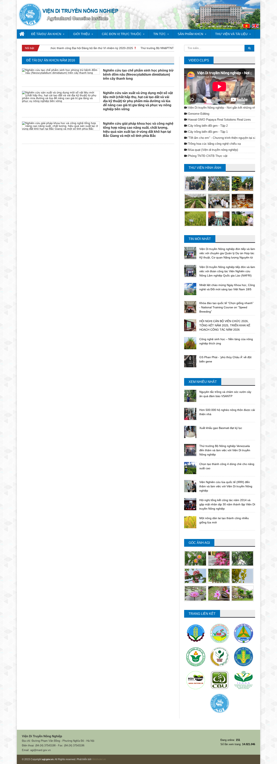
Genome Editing (198, 113)
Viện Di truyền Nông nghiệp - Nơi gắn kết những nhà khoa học (228, 107)
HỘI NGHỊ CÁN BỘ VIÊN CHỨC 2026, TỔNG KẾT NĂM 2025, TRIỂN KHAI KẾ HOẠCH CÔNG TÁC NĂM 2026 (224, 325)
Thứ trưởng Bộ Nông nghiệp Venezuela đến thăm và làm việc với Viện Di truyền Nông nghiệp (224, 450)
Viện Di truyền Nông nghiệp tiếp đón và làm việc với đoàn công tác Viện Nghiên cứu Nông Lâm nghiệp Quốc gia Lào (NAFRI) (227, 271)
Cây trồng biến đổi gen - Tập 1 (207, 131)
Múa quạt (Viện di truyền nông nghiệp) (212, 149)
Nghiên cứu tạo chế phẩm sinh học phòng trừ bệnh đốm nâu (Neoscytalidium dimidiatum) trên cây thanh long (138, 74)
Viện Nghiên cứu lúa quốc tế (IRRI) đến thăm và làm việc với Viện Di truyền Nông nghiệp (225, 486)
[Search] (249, 48)
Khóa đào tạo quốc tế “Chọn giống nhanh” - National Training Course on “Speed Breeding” (226, 307)
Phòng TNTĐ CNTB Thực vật (207, 156)
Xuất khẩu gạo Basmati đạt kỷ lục (220, 428)
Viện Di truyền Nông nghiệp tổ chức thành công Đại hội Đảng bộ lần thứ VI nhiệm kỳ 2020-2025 (64, 48)
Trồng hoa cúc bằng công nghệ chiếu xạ (214, 143)
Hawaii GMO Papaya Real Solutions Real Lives (219, 119)
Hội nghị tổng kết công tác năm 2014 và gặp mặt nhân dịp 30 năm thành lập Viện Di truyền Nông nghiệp (227, 504)
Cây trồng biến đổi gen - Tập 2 (207, 125)
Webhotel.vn (99, 759)
